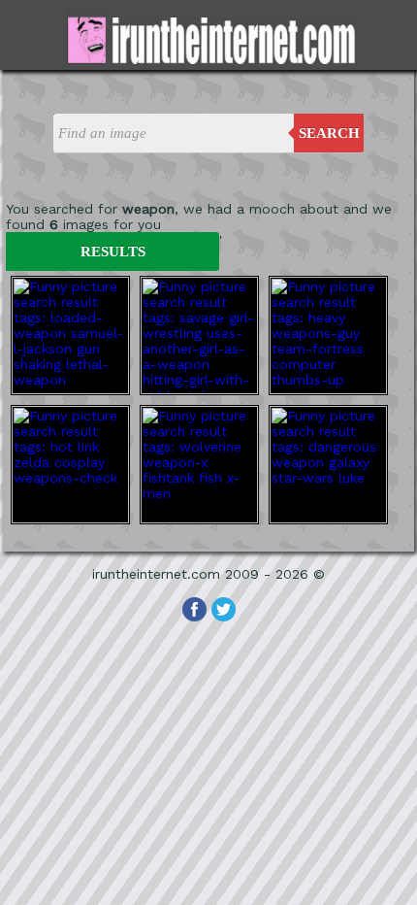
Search (329, 133)
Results (112, 251)
